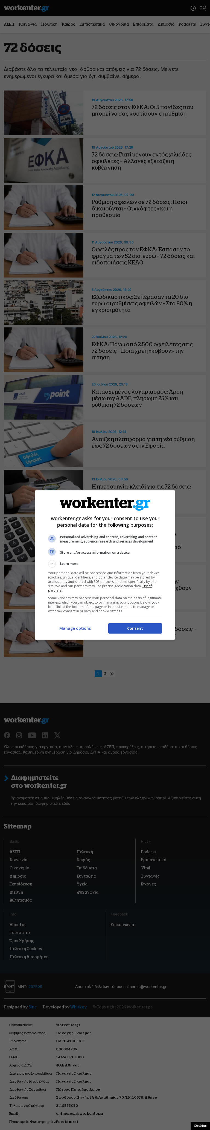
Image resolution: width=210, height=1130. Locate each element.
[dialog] (105, 565)
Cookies (200, 1125)
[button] (105, 564)
